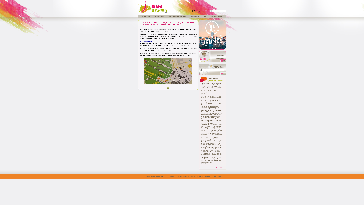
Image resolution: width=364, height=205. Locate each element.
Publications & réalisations (213, 16)
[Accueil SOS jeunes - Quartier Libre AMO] (157, 13)
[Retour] (168, 88)
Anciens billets (220, 167)
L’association (145, 16)
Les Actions (195, 16)
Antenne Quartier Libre (177, 16)
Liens (189, 11)
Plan (219, 176)
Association (172, 176)
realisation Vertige (161, 176)
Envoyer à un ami (202, 11)
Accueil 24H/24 (160, 16)
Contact (181, 11)
